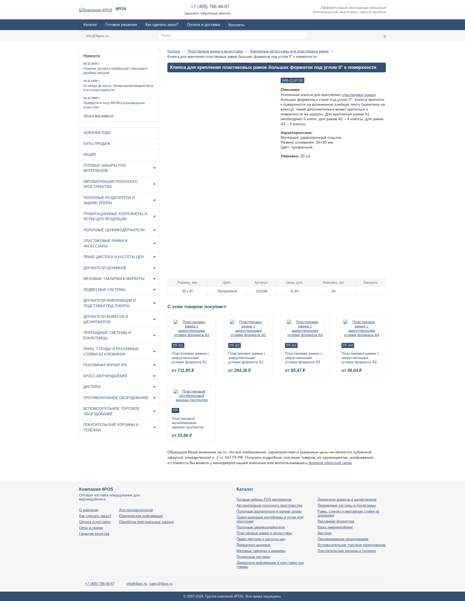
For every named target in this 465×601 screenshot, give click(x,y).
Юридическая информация (141, 516)
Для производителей (136, 510)
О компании (88, 510)
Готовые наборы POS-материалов (105, 168)
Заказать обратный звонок (207, 13)
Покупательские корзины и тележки (110, 427)
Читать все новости (98, 116)
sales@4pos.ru (160, 584)
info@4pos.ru (97, 36)
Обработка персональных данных (146, 522)
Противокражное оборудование (116, 398)
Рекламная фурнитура (105, 365)
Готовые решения (121, 24)
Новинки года (97, 133)
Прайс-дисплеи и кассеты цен (113, 257)
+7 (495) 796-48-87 (210, 6)
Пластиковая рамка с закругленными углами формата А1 (190, 357)
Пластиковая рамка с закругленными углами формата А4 (360, 357)
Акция (89, 154)
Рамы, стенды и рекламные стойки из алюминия (111, 351)
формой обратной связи (330, 463)
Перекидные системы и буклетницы (107, 335)
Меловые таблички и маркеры (114, 279)
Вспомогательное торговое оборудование (111, 411)
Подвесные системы (104, 290)
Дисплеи (91, 387)
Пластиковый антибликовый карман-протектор (188, 422)
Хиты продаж (96, 144)
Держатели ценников (104, 268)
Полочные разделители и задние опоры (109, 200)
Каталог (90, 24)
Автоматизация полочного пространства (110, 184)
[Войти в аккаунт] (368, 35)
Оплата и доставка (203, 24)
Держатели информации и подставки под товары (109, 303)
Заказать (371, 291)
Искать (302, 36)
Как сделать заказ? (162, 24)
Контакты (236, 25)
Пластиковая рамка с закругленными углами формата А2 (247, 357)
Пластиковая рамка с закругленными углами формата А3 (303, 357)
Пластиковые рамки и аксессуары (105, 243)
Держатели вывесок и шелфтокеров (105, 319)
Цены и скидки (91, 528)
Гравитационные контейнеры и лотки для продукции (115, 216)
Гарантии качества (94, 534)
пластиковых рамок (358, 95)
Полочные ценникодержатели (114, 230)
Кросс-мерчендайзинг (105, 376)
